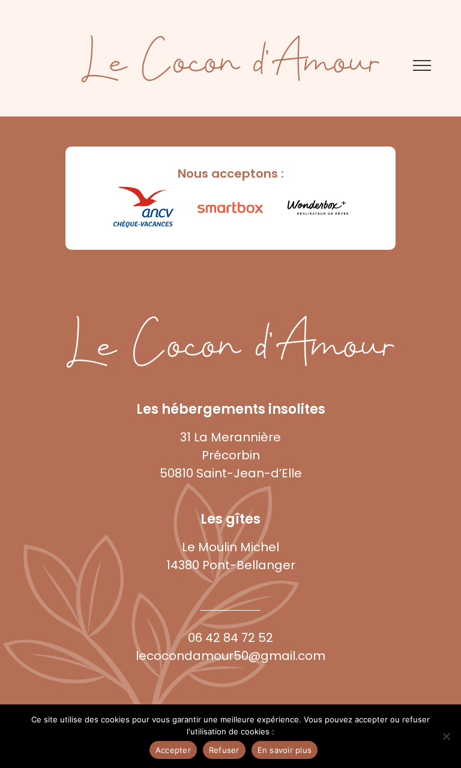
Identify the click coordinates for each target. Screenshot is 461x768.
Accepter (173, 750)
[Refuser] (446, 736)
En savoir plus (285, 750)
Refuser (224, 750)
